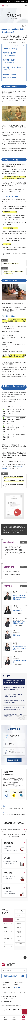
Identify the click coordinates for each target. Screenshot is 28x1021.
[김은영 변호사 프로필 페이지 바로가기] (15, 622)
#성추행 (17, 834)
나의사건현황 (15, 1)
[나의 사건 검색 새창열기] (5, 1009)
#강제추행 (10, 834)
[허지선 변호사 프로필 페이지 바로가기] (15, 660)
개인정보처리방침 (18, 982)
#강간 (4, 834)
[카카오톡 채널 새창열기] (14, 1009)
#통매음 (23, 834)
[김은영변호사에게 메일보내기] (26, 618)
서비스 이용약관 (5, 982)
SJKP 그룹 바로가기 (8, 970)
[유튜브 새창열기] (18, 1009)
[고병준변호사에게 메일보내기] (26, 592)
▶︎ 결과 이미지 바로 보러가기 (9, 74)
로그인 (8, 1)
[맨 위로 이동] (25, 957)
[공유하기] (25, 26)
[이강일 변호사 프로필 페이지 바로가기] (15, 634)
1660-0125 (24, 1)
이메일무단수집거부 (6, 987)
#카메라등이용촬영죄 (14, 836)
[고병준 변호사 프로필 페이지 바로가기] (15, 596)
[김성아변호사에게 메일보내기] (26, 606)
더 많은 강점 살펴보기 (13, 760)
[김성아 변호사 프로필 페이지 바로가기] (15, 609)
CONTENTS (20, 46)
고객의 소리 (17, 987)
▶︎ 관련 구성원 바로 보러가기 (9, 77)
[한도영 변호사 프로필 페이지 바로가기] (15, 647)
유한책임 (16, 985)
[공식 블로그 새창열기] (9, 1009)
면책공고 (3, 985)
